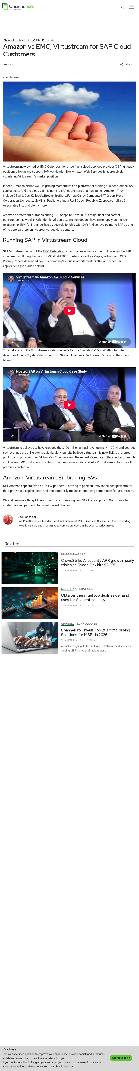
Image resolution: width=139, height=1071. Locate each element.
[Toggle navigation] (131, 6)
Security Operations (77, 589)
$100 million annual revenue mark (84, 447)
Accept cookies (121, 1057)
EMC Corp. (47, 166)
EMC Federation (53, 251)
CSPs (37, 40)
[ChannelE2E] (18, 7)
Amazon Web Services (87, 171)
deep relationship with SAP (69, 224)
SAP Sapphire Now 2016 (70, 215)
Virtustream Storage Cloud (107, 457)
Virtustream (11, 166)
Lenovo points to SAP (109, 224)
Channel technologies (17, 40)
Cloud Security (73, 554)
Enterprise (49, 40)
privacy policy (35, 1066)
